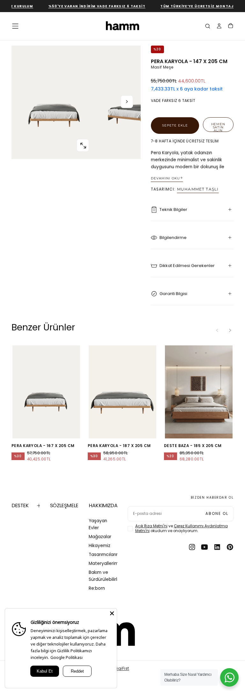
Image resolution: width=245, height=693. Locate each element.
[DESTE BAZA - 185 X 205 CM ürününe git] (199, 391)
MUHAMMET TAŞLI (198, 189)
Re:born (97, 588)
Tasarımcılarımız (103, 555)
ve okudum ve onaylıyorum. (181, 528)
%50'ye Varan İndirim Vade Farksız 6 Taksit (91, 6)
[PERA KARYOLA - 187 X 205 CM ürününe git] (123, 391)
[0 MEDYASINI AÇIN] (82, 145)
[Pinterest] (230, 547)
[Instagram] (192, 547)
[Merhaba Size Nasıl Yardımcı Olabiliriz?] (229, 677)
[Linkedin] (217, 547)
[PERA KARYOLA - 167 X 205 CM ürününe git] (46, 391)
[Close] (112, 613)
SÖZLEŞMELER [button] (64, 505)
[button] (15, 26)
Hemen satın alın (218, 127)
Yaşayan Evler (98, 524)
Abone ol (216, 513)
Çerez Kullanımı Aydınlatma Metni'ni (181, 528)
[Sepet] (230, 26)
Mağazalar (100, 537)
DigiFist (121, 668)
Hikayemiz (99, 546)
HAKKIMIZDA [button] (103, 505)
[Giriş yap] (219, 26)
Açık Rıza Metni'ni (151, 526)
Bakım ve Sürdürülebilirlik (103, 575)
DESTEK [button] (20, 505)
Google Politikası (66, 657)
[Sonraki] (230, 330)
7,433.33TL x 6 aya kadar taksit (187, 89)
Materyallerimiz (103, 563)
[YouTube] (204, 547)
